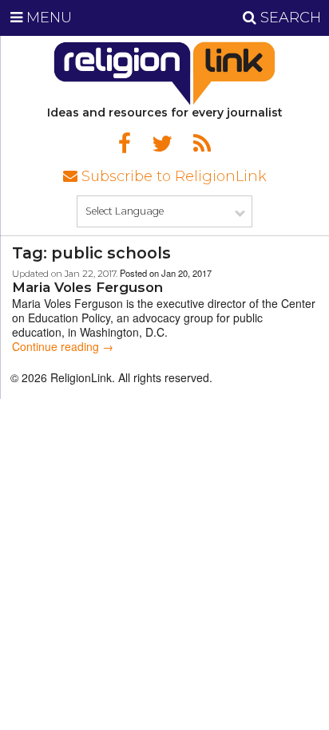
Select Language (124, 211)
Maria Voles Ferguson (87, 287)
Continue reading (62, 346)
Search (288, 17)
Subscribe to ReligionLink (172, 176)
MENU (47, 17)
